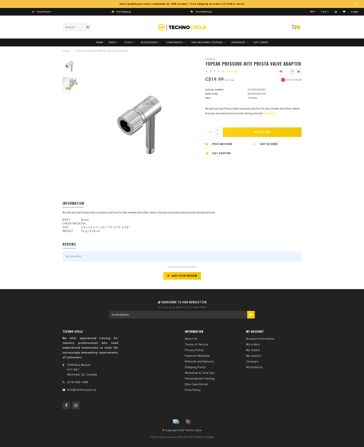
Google (210, 437)
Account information (260, 338)
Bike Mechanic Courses (207, 42)
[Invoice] (188, 421)
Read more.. (271, 113)
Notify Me (262, 132)
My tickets (253, 350)
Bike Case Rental (196, 384)
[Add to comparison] (298, 71)
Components (174, 42)
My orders (253, 344)
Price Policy (193, 389)
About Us (191, 338)
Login (354, 11)
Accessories (149, 42)
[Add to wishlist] (292, 71)
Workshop (238, 42)
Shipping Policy (195, 367)
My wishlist (253, 355)
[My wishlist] (344, 11)
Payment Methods (197, 355)
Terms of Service (196, 344)
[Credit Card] (176, 421)
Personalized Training (200, 378)
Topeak (210, 59)
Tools (128, 42)
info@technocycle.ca (81, 389)
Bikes (112, 42)
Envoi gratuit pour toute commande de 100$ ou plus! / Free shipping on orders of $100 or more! (182, 3)
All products (254, 367)
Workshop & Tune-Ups (200, 372)
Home (99, 42)
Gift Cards (261, 42)
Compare (252, 361)
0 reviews (232, 71)
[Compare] (335, 11)
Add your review (184, 275)
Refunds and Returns (199, 361)
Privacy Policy (194, 350)
